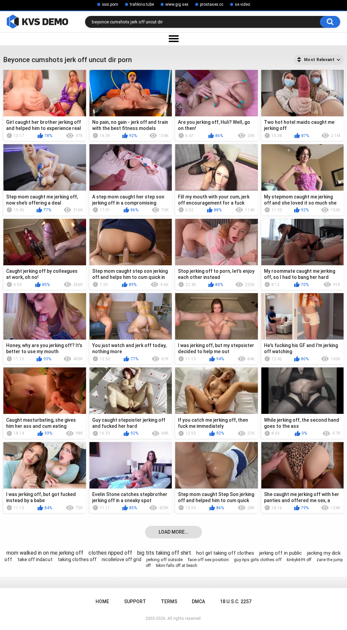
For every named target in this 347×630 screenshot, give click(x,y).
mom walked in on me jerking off (44, 553)
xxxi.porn (110, 4)
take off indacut (35, 559)
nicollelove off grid (121, 559)
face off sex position (208, 559)
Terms (169, 601)
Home (102, 601)
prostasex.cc (211, 4)
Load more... (174, 532)
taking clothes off (77, 559)
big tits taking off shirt (164, 553)
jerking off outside (164, 559)
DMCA (198, 601)
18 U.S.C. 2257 (235, 601)
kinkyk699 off (299, 559)
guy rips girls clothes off (258, 559)
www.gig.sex (176, 4)
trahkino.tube (142, 4)
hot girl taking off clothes (225, 553)
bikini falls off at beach (176, 565)
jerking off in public (280, 553)
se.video (242, 4)
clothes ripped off (110, 553)
